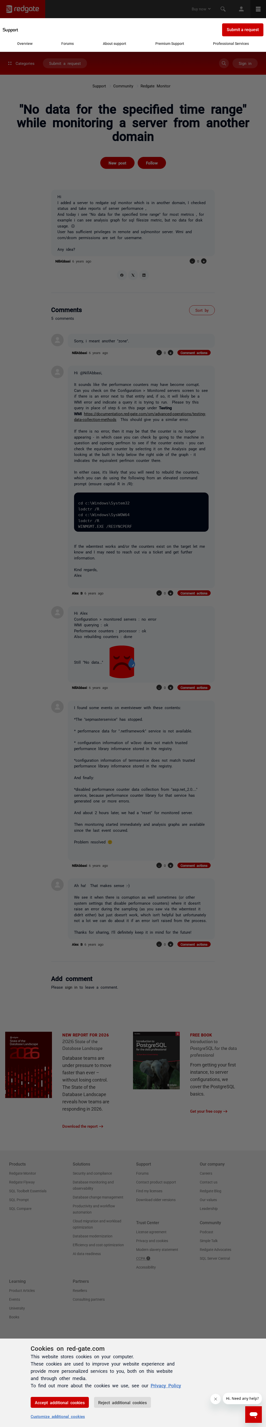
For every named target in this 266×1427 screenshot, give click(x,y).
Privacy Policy (166, 1385)
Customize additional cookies (58, 1416)
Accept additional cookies (60, 1402)
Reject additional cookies (122, 1402)
